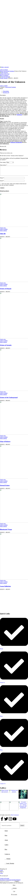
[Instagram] (10, 819)
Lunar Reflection (5, 586)
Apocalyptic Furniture (8, 71)
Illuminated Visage (6, 529)
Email (2, 180)
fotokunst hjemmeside (16, 142)
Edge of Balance (5, 441)
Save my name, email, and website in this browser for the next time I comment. (13, 184)
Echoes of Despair (5, 288)
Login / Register (10, 863)
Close (1, 870)
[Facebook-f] (2, 819)
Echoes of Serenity (6, 345)
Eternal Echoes (5, 485)
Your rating (3, 162)
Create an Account (4, 878)
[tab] (15, 91)
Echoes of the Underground (9, 397)
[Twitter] (6, 819)
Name (2, 178)
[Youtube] (14, 819)
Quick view (3, 227)
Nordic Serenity (4, 78)
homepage (19, 114)
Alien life (3, 233)
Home (1, 71)
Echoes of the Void (4, 74)
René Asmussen (15, 815)
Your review (3, 165)
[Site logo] (14, 62)
